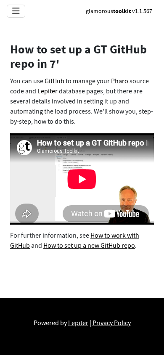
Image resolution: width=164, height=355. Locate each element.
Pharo (119, 81)
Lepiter (47, 91)
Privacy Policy (112, 323)
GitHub (54, 81)
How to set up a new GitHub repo (89, 245)
